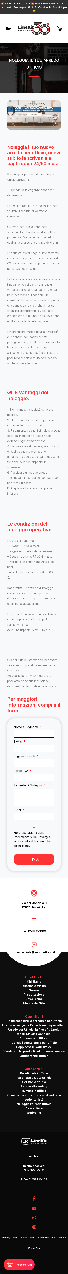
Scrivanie (34, 1112)
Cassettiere (34, 1108)
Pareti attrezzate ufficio (34, 1077)
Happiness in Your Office (34, 1047)
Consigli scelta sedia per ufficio (34, 1042)
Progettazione (34, 994)
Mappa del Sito (34, 1003)
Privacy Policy (9, 1237)
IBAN (18, 810)
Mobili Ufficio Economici (34, 1034)
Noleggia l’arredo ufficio (34, 1104)
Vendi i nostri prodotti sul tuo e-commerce (34, 1051)
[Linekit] (34, 28)
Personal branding (34, 1086)
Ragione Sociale (25, 756)
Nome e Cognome (27, 727)
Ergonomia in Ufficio (34, 1038)
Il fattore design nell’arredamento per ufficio (34, 1025)
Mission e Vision (34, 986)
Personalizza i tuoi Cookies (51, 1237)
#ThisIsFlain (34, 1248)
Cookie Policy (27, 1237)
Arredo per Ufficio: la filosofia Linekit (34, 1029)
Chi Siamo (34, 981)
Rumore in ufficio (34, 1091)
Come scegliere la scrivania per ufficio (34, 1021)
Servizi (34, 990)
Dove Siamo (34, 999)
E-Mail (18, 741)
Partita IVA (21, 771)
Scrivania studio (34, 1082)
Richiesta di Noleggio (28, 785)
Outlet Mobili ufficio (34, 1056)
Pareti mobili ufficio (34, 1073)
